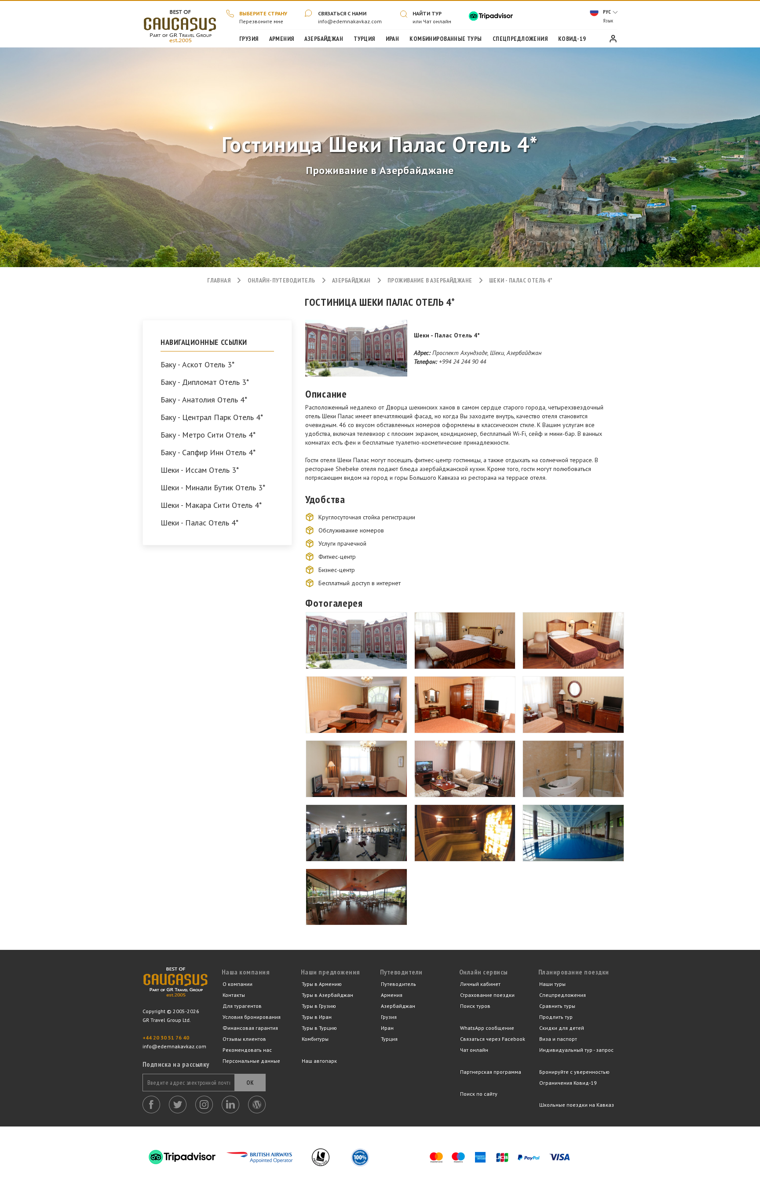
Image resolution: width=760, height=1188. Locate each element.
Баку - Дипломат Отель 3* (205, 382)
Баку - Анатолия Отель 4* (204, 399)
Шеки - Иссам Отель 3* (200, 470)
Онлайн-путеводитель (281, 280)
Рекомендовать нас (247, 1050)
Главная (179, 24)
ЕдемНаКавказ (175, 987)
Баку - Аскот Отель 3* (197, 364)
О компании (237, 984)
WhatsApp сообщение (487, 1028)
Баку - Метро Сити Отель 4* (208, 435)
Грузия (249, 39)
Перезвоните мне (261, 21)
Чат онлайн (474, 1050)
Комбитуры (315, 1039)
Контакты (234, 995)
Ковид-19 (572, 39)
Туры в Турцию (319, 1028)
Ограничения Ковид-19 (568, 1082)
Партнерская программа (490, 1071)
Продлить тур (556, 1017)
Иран (392, 39)
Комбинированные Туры (445, 39)
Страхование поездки (487, 995)
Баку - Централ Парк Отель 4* (212, 417)
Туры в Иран (317, 1017)
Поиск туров (475, 1006)
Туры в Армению (322, 984)
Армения (281, 39)
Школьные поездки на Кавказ (576, 1104)
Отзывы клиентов (244, 1039)
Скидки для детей (561, 1028)
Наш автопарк (319, 1061)
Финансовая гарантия (250, 1028)
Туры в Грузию (319, 1006)
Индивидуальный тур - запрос (576, 1050)
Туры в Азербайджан (327, 995)
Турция (364, 39)
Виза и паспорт (558, 1039)
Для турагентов (242, 1006)
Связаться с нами (342, 13)
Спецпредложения (520, 39)
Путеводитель (398, 984)
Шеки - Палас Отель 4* (199, 522)
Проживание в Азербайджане (429, 280)
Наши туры (552, 984)
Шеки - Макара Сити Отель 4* (211, 505)
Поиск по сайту (478, 1093)
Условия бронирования (252, 1017)
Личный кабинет (480, 984)
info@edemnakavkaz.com (350, 21)
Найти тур (427, 13)
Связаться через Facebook (492, 1039)
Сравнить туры (557, 1006)
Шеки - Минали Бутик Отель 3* (213, 487)
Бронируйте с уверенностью (574, 1071)
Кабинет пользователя (613, 38)
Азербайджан (323, 39)
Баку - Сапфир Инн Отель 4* (208, 452)
